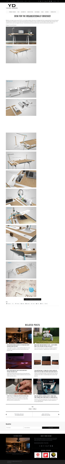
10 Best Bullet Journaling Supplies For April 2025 (17, 396)
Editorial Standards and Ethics (39, 442)
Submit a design (20, 1)
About (8, 1)
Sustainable (37, 11)
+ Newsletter (53, 11)
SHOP (26, 1)
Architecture (30, 11)
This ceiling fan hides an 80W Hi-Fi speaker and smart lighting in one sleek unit (17, 454)
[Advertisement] (40, 6)
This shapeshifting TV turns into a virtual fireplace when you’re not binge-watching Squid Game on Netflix (46, 371)
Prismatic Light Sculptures (46, 414)
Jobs (29, 1)
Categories (13, 1)
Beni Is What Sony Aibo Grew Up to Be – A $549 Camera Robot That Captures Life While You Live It (45, 345)
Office (34, 408)
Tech (18, 11)
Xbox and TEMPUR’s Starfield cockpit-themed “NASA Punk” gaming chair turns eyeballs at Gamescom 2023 (45, 396)
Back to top (9, 462)
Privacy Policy (46, 442)
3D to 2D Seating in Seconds (19, 414)
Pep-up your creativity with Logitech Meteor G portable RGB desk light (17, 371)
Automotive (23, 11)
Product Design (12, 11)
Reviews (47, 11)
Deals (42, 11)
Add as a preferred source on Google (33, 299)
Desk (30, 408)
